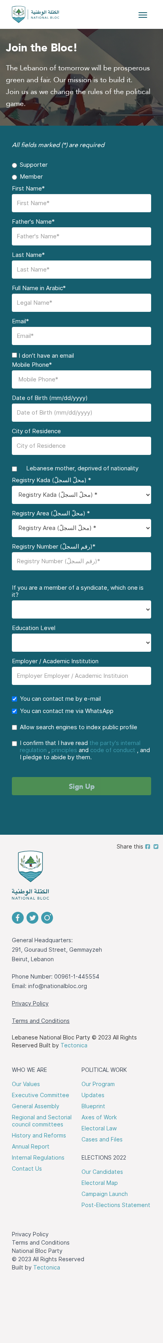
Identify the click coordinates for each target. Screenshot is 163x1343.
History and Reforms (39, 1135)
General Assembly (35, 1106)
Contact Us (27, 1169)
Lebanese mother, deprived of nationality (79, 468)
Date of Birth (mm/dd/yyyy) (50, 398)
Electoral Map (100, 1183)
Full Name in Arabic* (39, 288)
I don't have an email (45, 355)
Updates (93, 1095)
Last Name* (28, 254)
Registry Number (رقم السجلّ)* (53, 546)
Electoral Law (99, 1128)
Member (31, 176)
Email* (20, 321)
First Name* (28, 188)
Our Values (26, 1084)
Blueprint (93, 1106)
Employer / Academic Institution (55, 661)
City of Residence (36, 431)
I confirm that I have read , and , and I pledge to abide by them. (85, 750)
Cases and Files (102, 1139)
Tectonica (74, 1045)
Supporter (33, 164)
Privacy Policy (30, 1003)
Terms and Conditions (41, 1021)
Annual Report (30, 1146)
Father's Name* (33, 221)
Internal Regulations (38, 1157)
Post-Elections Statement (116, 1205)
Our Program (98, 1084)
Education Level (33, 628)
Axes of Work (99, 1117)
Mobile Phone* (32, 364)
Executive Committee (40, 1095)
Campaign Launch (105, 1194)
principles (64, 750)
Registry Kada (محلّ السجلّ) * (51, 480)
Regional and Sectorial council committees (42, 1121)
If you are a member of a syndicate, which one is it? (78, 591)
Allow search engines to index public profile (78, 727)
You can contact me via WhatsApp (67, 711)
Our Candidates (102, 1172)
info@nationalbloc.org (57, 986)
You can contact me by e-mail (60, 698)
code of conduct (112, 750)
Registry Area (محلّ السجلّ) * (51, 513)
